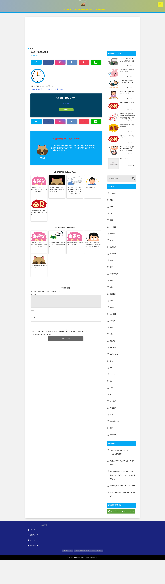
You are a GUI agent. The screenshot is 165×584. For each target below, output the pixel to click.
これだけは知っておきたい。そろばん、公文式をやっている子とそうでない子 (127, 61)
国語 (111, 220)
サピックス (114, 374)
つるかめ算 (114, 274)
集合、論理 (114, 354)
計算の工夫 (114, 435)
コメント (33, 294)
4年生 (112, 287)
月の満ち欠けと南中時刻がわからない (127, 70)
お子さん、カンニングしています (127, 136)
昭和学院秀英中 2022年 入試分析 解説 (122, 494)
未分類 (112, 233)
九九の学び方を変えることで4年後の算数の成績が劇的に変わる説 (57, 189)
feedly (67, 109)
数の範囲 (113, 401)
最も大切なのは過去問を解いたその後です (75, 243)
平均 (111, 414)
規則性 (112, 307)
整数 (111, 267)
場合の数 (113, 347)
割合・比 (113, 260)
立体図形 (113, 314)
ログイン (32, 529)
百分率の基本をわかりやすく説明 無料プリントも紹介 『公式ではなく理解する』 (93, 244)
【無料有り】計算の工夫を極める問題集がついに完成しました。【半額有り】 (39, 189)
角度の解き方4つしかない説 (127, 103)
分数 (111, 361)
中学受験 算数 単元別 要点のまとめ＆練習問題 (90, 9)
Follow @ (66, 103)
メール (33, 317)
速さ (111, 388)
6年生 (112, 368)
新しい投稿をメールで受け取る (42, 334)
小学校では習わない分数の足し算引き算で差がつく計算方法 (39, 212)
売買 (111, 280)
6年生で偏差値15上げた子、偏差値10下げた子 (127, 81)
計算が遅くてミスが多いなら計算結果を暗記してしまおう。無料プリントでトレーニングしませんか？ (75, 190)
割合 (111, 428)
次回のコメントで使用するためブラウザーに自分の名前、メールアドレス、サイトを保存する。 (59, 331)
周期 (111, 200)
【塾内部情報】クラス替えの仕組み (127, 125)
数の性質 (113, 247)
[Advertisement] (82, 30)
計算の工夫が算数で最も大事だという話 (127, 92)
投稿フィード (34, 535)
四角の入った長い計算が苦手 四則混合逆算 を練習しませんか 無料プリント (127, 149)
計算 (111, 240)
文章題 (112, 341)
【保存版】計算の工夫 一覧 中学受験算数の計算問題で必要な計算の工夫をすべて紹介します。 (127, 116)
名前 (32, 311)
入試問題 (113, 193)
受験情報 (113, 294)
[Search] (133, 179)
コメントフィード (35, 540)
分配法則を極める (90, 187)
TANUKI (42, 158)
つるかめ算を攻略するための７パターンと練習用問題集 (57, 244)
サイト (33, 323)
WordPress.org (34, 545)
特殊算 (112, 321)
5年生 (112, 334)
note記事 (113, 227)
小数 (111, 327)
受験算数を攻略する (79, 557)
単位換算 (113, 408)
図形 (111, 300)
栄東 (111, 207)
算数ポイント (114, 421)
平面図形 (113, 254)
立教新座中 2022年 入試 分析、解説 (39, 266)
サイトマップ (66, 9)
